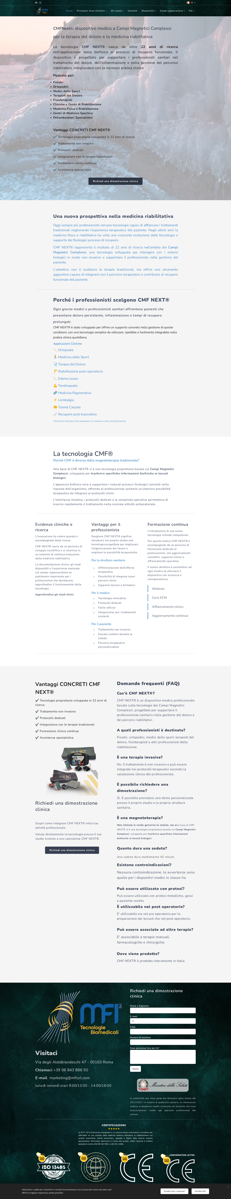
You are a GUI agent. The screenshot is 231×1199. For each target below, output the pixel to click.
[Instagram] (40, 2)
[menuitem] (70, 10)
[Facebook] (36, 2)
